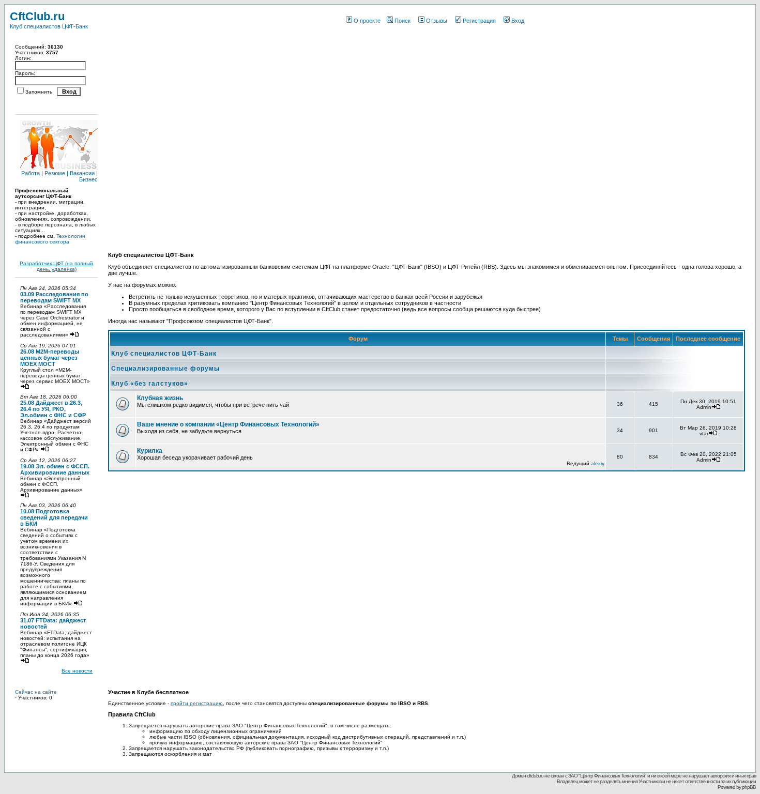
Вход (517, 21)
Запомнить (38, 92)
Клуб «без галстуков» (149, 383)
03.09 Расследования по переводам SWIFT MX (54, 297)
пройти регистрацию (197, 703)
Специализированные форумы (165, 368)
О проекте (367, 21)
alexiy (597, 463)
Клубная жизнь (160, 398)
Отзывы (436, 21)
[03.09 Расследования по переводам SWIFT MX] (74, 335)
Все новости (77, 671)
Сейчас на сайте (36, 692)
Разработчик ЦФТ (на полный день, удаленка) (56, 266)
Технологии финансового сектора (50, 239)
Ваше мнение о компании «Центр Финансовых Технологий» (228, 424)
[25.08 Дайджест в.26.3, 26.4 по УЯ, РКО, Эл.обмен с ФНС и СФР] (45, 449)
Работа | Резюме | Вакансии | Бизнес (59, 176)
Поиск (402, 21)
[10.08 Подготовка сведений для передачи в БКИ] (78, 603)
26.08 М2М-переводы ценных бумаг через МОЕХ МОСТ (49, 357)
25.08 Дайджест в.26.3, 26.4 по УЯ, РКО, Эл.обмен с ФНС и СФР (53, 409)
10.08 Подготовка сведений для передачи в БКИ (54, 517)
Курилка (149, 450)
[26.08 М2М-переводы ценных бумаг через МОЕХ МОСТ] (24, 387)
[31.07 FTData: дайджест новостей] (24, 661)
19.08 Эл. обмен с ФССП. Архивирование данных (54, 469)
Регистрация (479, 21)
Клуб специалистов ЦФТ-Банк (164, 353)
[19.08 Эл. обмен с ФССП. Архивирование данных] (24, 495)
